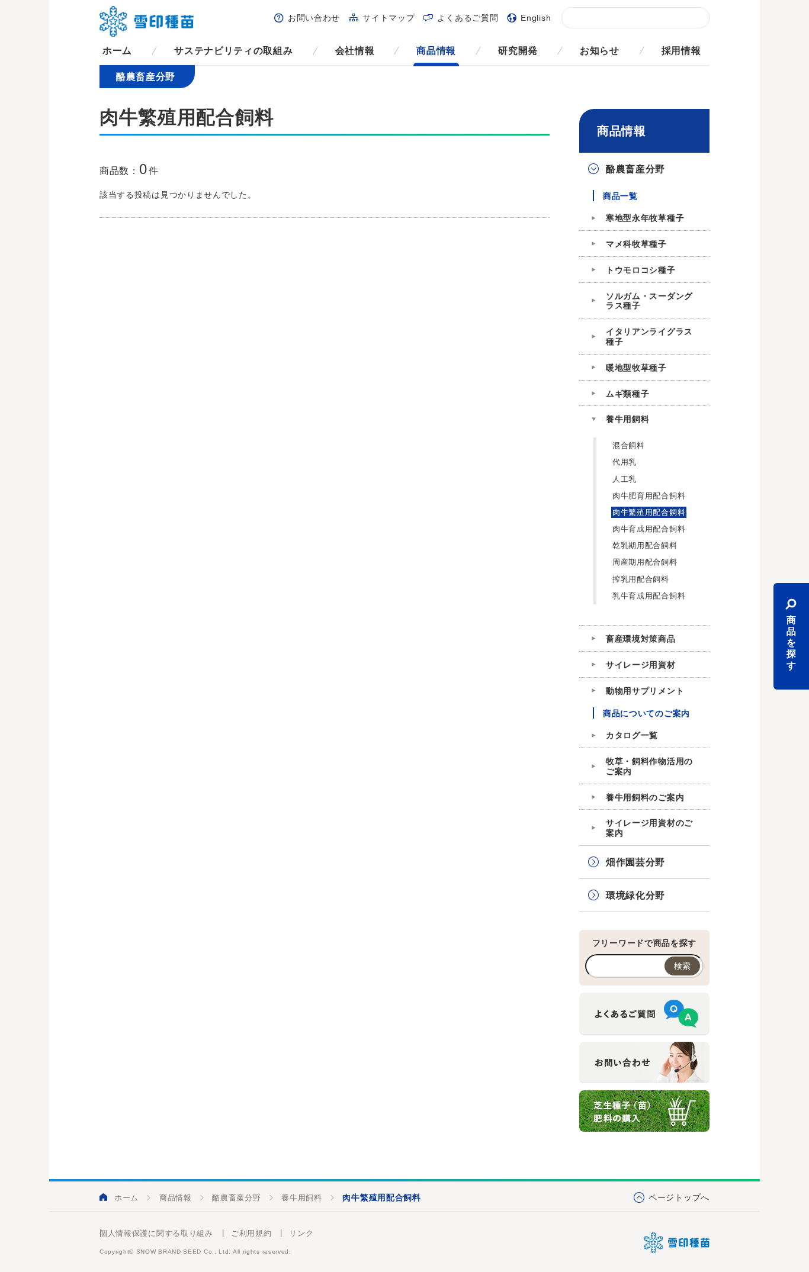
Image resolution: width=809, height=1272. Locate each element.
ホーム (117, 51)
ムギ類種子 (628, 393)
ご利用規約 (251, 1233)
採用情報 (681, 51)
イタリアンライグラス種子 (649, 336)
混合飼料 (628, 445)
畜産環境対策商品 (641, 638)
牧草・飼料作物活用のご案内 (649, 766)
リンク (301, 1233)
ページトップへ (679, 1197)
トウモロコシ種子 (641, 270)
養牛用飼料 (628, 419)
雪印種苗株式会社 (677, 1242)
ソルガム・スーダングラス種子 (649, 301)
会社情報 (355, 51)
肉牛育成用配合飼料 (648, 528)
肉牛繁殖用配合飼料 (648, 512)
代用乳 (624, 462)
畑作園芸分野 (635, 862)
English (536, 17)
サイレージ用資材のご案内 (649, 828)
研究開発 (518, 51)
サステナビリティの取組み (233, 51)
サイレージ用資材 (641, 664)
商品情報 (436, 51)
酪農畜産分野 (635, 169)
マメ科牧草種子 (636, 244)
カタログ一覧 (632, 735)
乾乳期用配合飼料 (645, 545)
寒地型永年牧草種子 (645, 218)
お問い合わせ (314, 17)
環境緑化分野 (635, 895)
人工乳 (624, 479)
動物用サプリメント (645, 690)
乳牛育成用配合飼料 (648, 595)
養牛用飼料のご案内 (645, 797)
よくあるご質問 (467, 17)
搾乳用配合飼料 (640, 579)
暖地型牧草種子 (636, 367)
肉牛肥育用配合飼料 (648, 495)
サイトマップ (388, 17)
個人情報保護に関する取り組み (156, 1233)
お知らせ (599, 51)
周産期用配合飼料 (645, 562)
